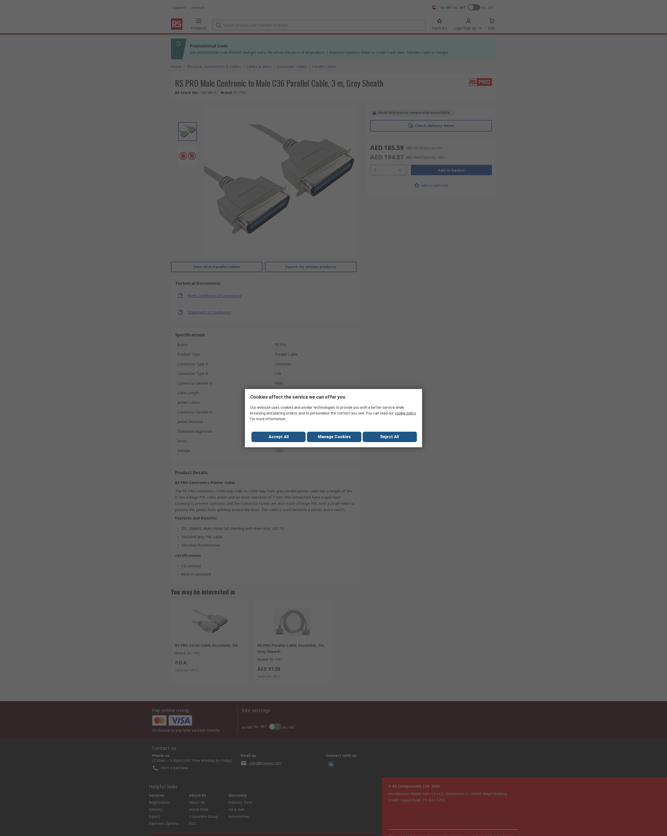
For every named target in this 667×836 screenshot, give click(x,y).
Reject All (389, 436)
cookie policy (405, 413)
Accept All (279, 436)
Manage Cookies (334, 436)
